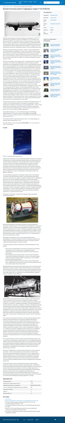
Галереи (30, 1)
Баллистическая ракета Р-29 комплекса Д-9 (15, 400)
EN (40, 2)
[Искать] (61, 2)
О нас (24, 419)
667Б (22, 104)
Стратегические (53, 17)
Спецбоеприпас (53, 20)
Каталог (20, 1)
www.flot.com (8, 399)
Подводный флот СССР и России (31, 400)
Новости (25, 1)
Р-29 (7, 156)
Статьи (34, 1)
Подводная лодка (53, 15)
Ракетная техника (10, 2)
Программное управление (55, 23)
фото (10, 191)
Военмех (37, 419)
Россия (51, 27)
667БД (11, 116)
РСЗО (20, 3)
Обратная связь (30, 419)
